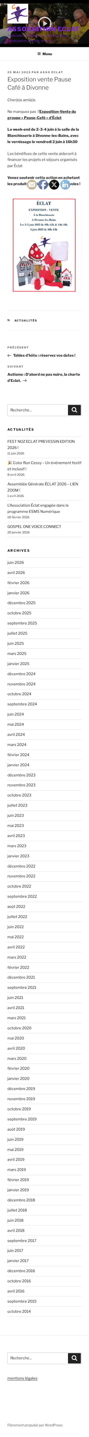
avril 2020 (16, 1048)
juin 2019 (15, 1139)
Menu (47, 54)
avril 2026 (16, 572)
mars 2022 (16, 957)
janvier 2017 (18, 1261)
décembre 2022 (21, 866)
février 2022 (18, 967)
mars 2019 (16, 1169)
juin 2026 (15, 562)
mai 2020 (15, 1038)
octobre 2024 (19, 694)
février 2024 (18, 755)
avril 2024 (16, 734)
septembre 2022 (22, 896)
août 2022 (16, 906)
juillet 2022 (17, 917)
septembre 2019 (22, 1119)
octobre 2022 (19, 886)
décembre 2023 (21, 775)
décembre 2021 (21, 977)
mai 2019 (15, 1149)
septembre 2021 (21, 987)
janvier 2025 (18, 664)
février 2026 (18, 583)
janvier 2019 (18, 1190)
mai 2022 (15, 937)
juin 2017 (15, 1250)
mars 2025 (16, 653)
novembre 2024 (21, 684)
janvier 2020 (18, 1078)
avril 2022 (16, 947)
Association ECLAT (43, 29)
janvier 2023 (18, 856)
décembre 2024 (21, 674)
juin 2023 (15, 815)
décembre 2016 (21, 1271)
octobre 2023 (19, 795)
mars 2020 (16, 1058)
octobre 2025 (19, 613)
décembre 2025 (21, 603)
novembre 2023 (21, 785)
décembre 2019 (21, 1089)
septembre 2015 (22, 1301)
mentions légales (22, 1378)
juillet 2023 (17, 805)
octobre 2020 (19, 1028)
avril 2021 (15, 1008)
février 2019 (18, 1180)
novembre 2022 (21, 876)
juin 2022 (15, 927)
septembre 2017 (21, 1241)
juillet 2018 (17, 1210)
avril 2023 (16, 836)
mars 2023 (16, 846)
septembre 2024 (22, 704)
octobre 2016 (19, 1281)
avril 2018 (15, 1230)
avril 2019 (15, 1159)
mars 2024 (16, 745)
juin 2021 (15, 997)
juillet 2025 (17, 633)
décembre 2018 (21, 1200)
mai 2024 (15, 724)
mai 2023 (15, 825)
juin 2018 (15, 1220)
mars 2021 (16, 1018)
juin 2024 (15, 714)
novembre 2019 (21, 1099)
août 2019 (16, 1129)
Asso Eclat (51, 72)
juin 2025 (15, 643)
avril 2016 (15, 1291)
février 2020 (18, 1068)
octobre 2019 (19, 1109)
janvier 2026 (18, 593)
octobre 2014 (19, 1311)
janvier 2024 (18, 765)
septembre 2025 (22, 623)
